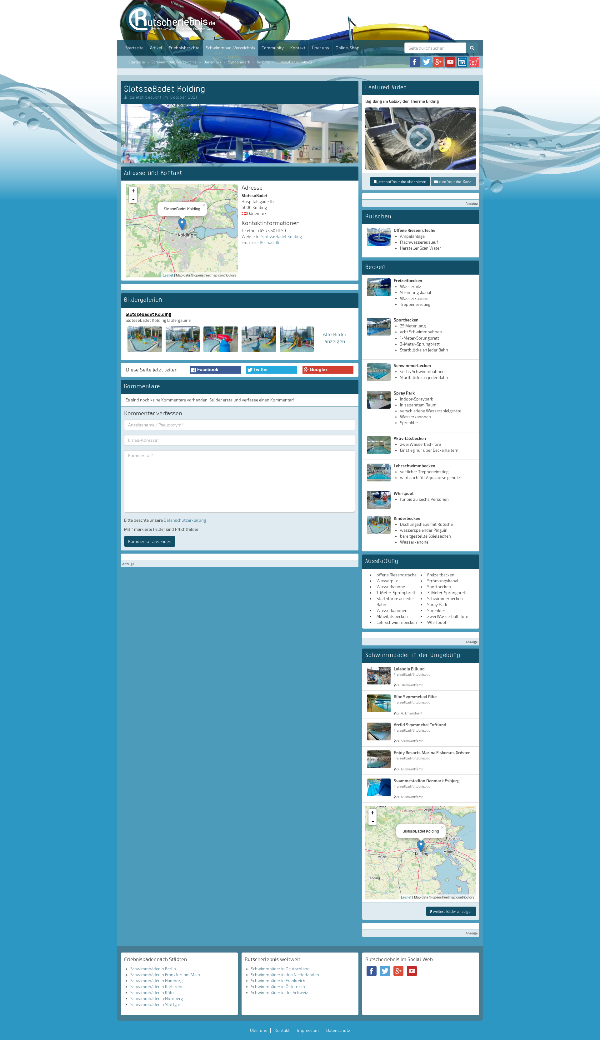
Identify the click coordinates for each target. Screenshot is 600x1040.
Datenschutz (338, 1030)
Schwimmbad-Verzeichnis (230, 47)
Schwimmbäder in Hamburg (156, 980)
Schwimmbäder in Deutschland (280, 968)
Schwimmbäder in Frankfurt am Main (165, 974)
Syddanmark (239, 62)
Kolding (263, 62)
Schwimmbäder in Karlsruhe (156, 986)
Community (273, 47)
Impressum (308, 1030)
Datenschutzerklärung (185, 520)
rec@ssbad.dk (266, 242)
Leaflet (168, 274)
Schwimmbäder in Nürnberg (156, 998)
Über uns (320, 47)
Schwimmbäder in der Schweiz (279, 992)
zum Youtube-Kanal (455, 181)
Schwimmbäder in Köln (152, 992)
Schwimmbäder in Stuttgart (156, 1004)
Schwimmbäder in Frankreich (278, 980)
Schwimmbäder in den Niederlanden (285, 974)
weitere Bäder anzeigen (452, 911)
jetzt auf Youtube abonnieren (401, 181)
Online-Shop (347, 47)
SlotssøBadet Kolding (294, 62)
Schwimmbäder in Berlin (153, 968)
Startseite (134, 47)
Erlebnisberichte (184, 47)
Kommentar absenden (149, 541)
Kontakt (297, 47)
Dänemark (212, 62)
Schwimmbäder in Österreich (278, 986)
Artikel (156, 47)
